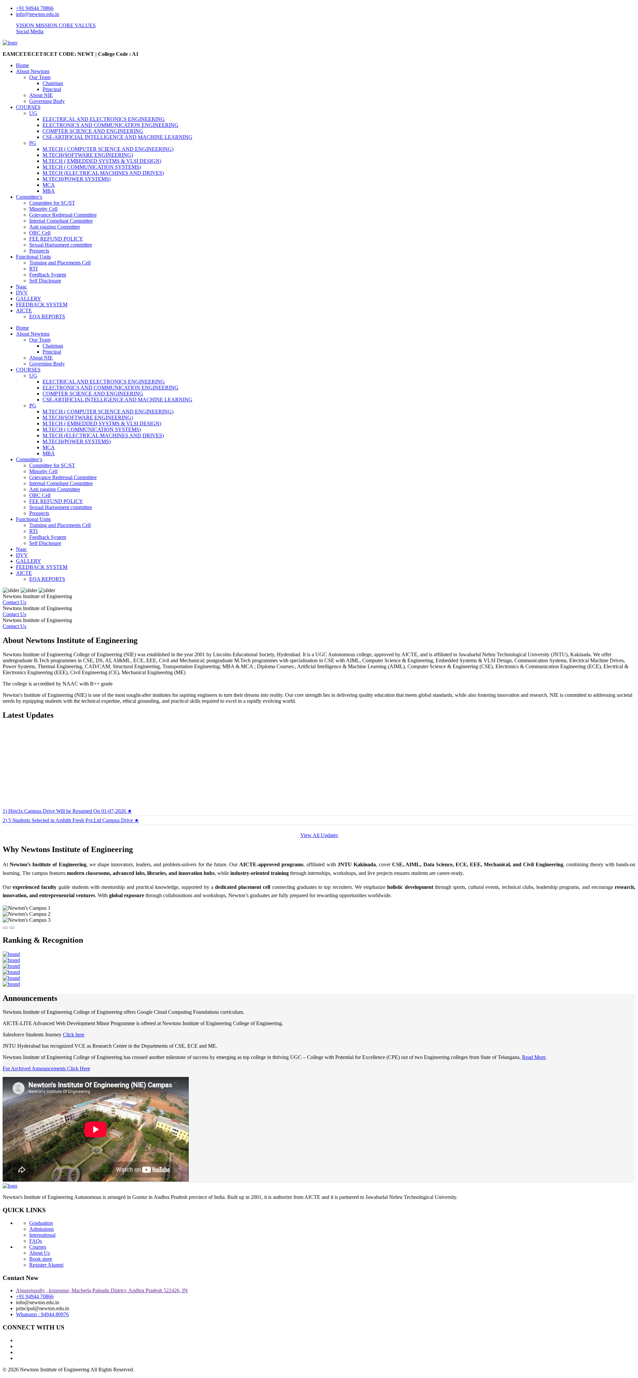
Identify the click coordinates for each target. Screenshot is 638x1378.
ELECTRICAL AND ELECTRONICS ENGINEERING (104, 119)
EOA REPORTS (47, 316)
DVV (22, 292)
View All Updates (319, 835)
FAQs (35, 1241)
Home (22, 65)
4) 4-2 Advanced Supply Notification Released (52, 819)
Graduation (41, 1223)
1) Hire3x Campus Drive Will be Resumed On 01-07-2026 (67, 792)
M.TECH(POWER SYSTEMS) (77, 179)
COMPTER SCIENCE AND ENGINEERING (93, 131)
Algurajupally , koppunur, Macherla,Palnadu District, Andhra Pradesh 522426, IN (102, 1290)
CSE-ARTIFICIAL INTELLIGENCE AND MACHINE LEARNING (117, 137)
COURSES (28, 107)
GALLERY (28, 298)
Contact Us (14, 602)
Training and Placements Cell (60, 262)
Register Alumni (46, 1265)
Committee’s (29, 197)
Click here (73, 1034)
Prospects (39, 251)
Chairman (53, 83)
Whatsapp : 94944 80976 (42, 1314)
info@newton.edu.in (37, 14)
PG (32, 143)
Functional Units (33, 257)
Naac (21, 286)
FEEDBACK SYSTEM (41, 304)
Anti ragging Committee (54, 227)
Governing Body (47, 101)
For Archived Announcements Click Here (46, 1068)
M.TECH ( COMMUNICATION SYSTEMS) (92, 167)
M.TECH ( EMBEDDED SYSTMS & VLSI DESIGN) (102, 161)
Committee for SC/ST (52, 203)
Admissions (41, 1229)
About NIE (41, 95)
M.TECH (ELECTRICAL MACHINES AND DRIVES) (103, 173)
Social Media (30, 31)
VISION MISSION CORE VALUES (56, 25)
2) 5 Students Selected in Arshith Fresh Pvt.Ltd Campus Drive (71, 801)
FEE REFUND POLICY (56, 239)
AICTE (24, 310)
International (42, 1235)
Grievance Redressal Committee (63, 215)
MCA (49, 185)
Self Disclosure (45, 280)
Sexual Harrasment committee (60, 245)
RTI (33, 268)
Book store (40, 1259)
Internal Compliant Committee (61, 221)
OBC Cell (40, 233)
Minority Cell (43, 209)
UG (33, 113)
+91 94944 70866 (34, 8)
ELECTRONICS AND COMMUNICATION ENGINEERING (110, 125)
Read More (534, 1057)
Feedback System (47, 274)
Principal (52, 89)
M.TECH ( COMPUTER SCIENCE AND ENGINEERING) (108, 149)
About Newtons (33, 71)
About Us (39, 1253)
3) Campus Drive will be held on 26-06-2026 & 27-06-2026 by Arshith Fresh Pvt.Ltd (95, 810)
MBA (49, 191)
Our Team (40, 77)
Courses (37, 1247)
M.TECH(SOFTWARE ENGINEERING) (88, 155)
